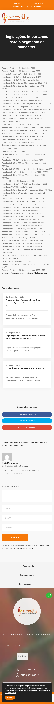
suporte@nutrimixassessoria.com (27, 6)
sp (46, 273)
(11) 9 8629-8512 (30, 675)
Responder (24, 466)
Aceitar (9, 698)
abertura (6, 273)
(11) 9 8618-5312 (37, 3)
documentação (18, 273)
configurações (10, 693)
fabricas (30, 273)
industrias (39, 273)
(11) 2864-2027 (15, 3)
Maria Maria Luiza (10, 463)
